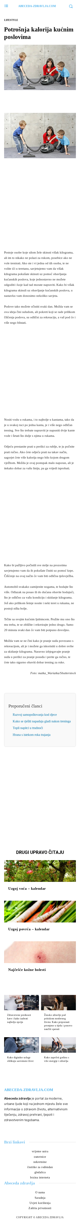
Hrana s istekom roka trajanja (31, 734)
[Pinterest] (45, 99)
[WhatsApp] (54, 99)
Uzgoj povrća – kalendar (29, 929)
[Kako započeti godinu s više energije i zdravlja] (58, 1045)
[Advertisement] (40, 204)
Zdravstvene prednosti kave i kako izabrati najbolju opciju (19, 1019)
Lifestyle (11, 20)
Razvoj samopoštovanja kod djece (35, 714)
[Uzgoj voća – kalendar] (40, 871)
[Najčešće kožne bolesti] (40, 952)
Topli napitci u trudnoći (28, 728)
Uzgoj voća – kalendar (27, 888)
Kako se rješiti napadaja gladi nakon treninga (42, 721)
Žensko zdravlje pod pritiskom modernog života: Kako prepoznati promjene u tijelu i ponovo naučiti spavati (58, 1022)
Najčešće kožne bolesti (27, 970)
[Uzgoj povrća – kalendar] (40, 911)
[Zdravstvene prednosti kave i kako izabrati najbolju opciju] (21, 1002)
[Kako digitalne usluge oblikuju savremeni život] (21, 1045)
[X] (35, 99)
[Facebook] (26, 99)
